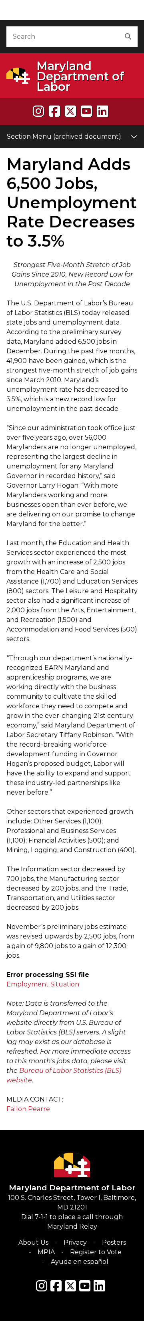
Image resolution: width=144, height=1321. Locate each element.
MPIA (46, 1252)
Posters (114, 1242)
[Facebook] (54, 111)
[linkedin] (102, 111)
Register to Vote (96, 1252)
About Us (33, 1242)
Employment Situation (42, 984)
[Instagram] (38, 111)
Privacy (75, 1242)
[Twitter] (70, 1285)
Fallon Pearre (28, 1109)
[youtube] (86, 111)
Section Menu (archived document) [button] (64, 136)
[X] (70, 111)
